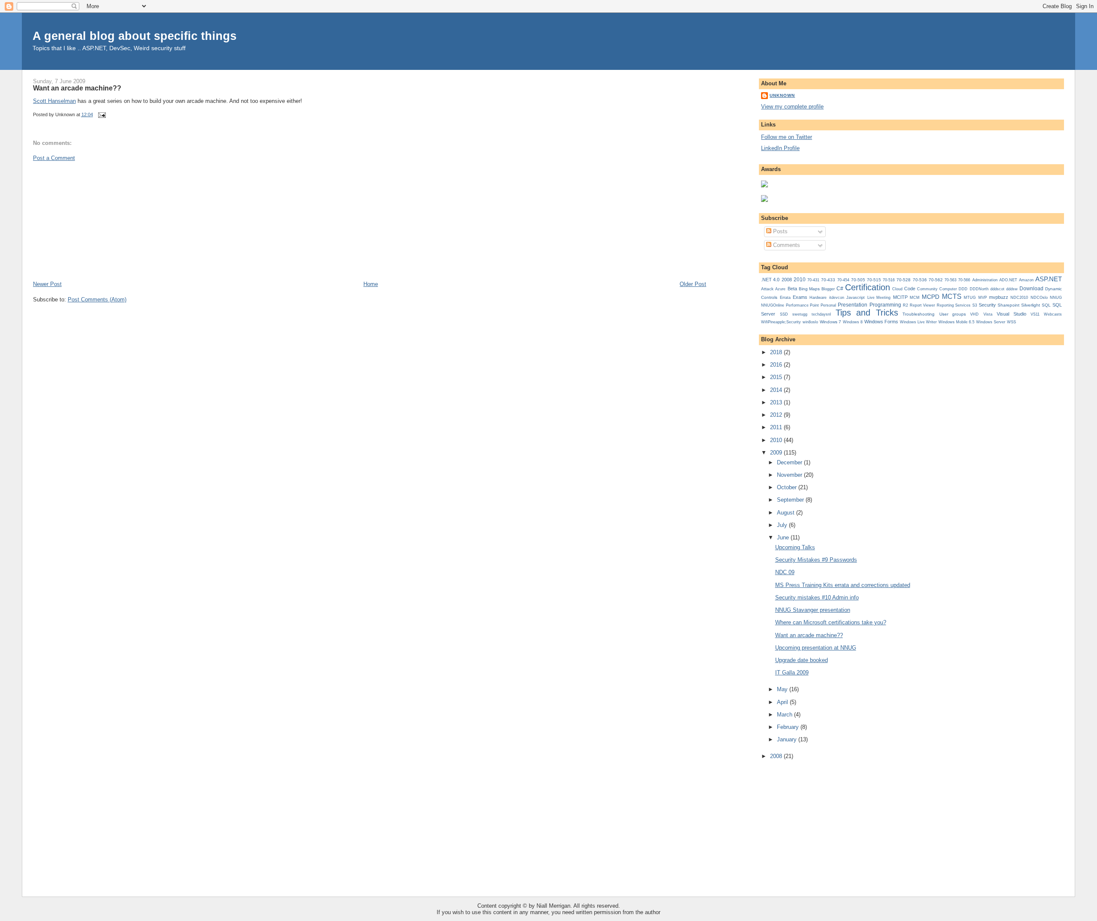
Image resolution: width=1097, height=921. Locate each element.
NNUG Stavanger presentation (812, 610)
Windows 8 (853, 322)
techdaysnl (821, 314)
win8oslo (810, 322)
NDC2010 (1019, 297)
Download (1031, 288)
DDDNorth (979, 289)
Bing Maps (809, 288)
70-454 (843, 280)
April (783, 702)
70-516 (889, 280)
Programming (885, 305)
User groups (952, 314)
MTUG (970, 297)
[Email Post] (101, 114)
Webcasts (1053, 314)
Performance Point (802, 305)
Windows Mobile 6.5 (956, 322)
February (788, 727)
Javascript (855, 297)
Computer (948, 289)
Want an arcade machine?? (77, 88)
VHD (974, 314)
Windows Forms (881, 321)
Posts (779, 231)
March (785, 714)
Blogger (828, 289)
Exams (800, 297)
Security (987, 304)
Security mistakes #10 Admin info (817, 597)
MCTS (952, 296)
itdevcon (836, 297)
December (790, 462)
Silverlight (1030, 305)
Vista (987, 314)
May (783, 689)
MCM (915, 297)
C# (839, 289)
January (787, 739)
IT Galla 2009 (792, 672)
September (791, 500)
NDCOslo (1039, 297)
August (786, 512)
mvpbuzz (998, 297)
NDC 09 (784, 572)
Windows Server (990, 322)
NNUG (1056, 297)
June (784, 537)
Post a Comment (54, 158)
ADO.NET (1008, 280)
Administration (985, 279)
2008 (787, 279)
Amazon (1026, 280)
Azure (780, 289)
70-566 (964, 280)
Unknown (782, 95)
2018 (777, 352)
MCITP (900, 297)
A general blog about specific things (135, 35)
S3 (974, 305)
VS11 (1035, 314)
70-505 (858, 279)
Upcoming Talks (795, 547)
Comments (785, 245)
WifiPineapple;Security (781, 322)
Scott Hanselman (54, 101)
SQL (1046, 305)
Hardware (818, 297)
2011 (777, 427)
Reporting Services (954, 305)
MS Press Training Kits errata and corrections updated (842, 585)
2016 (777, 364)
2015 (777, 377)
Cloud (897, 289)
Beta (792, 288)
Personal (828, 305)
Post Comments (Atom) (97, 299)
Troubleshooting (918, 314)
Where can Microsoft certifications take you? (830, 622)
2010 (800, 279)
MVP (982, 297)
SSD (784, 314)
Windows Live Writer (918, 322)
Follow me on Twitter (786, 137)
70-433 (828, 279)
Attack (767, 288)
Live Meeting (878, 297)
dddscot (997, 289)
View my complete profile (792, 106)
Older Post (693, 284)
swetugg (799, 314)
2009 (777, 452)
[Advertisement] (97, 220)
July (783, 525)
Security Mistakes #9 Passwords (816, 560)
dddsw (1012, 289)
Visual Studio (1011, 313)
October (787, 487)
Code (909, 288)
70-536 (920, 279)
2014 (777, 390)
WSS (1011, 322)
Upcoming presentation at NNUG (815, 647)
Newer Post (47, 284)
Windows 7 (830, 321)
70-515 (874, 279)
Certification (867, 287)
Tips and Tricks (867, 312)
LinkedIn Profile (780, 148)
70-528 (903, 279)
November (790, 475)
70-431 (813, 280)
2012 (777, 415)
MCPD (930, 296)
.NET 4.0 (770, 279)
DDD (963, 289)
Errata (785, 297)
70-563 (950, 280)
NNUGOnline (772, 305)
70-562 (936, 279)
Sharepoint (1008, 305)
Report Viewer (922, 305)
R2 (905, 305)
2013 (777, 402)
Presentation (852, 305)
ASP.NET (1048, 279)
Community (927, 289)
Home (370, 284)
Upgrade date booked (801, 660)
